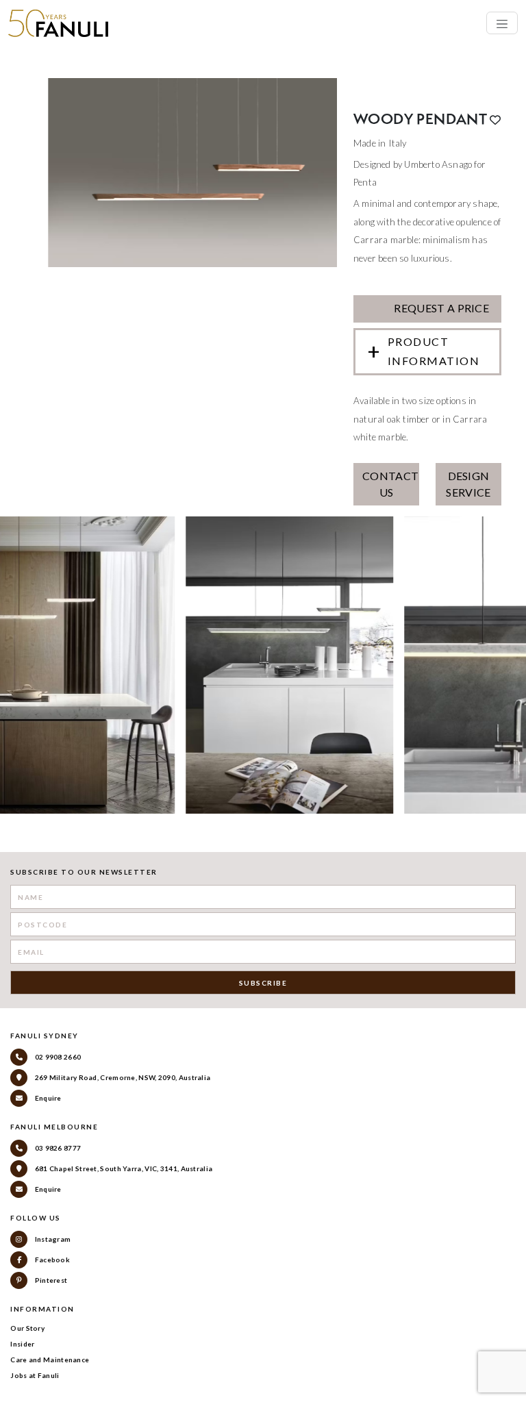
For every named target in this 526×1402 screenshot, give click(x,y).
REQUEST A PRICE (440, 307)
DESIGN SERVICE (468, 484)
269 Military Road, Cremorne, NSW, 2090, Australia (121, 1077)
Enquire (47, 1098)
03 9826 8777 (57, 1148)
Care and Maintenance (49, 1359)
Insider (22, 1344)
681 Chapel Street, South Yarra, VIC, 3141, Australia (122, 1168)
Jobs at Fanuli (34, 1375)
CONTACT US (390, 484)
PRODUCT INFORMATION (434, 351)
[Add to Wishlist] (495, 120)
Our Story (27, 1328)
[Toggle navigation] (502, 23)
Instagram (52, 1239)
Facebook (51, 1259)
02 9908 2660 (57, 1057)
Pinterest (50, 1280)
